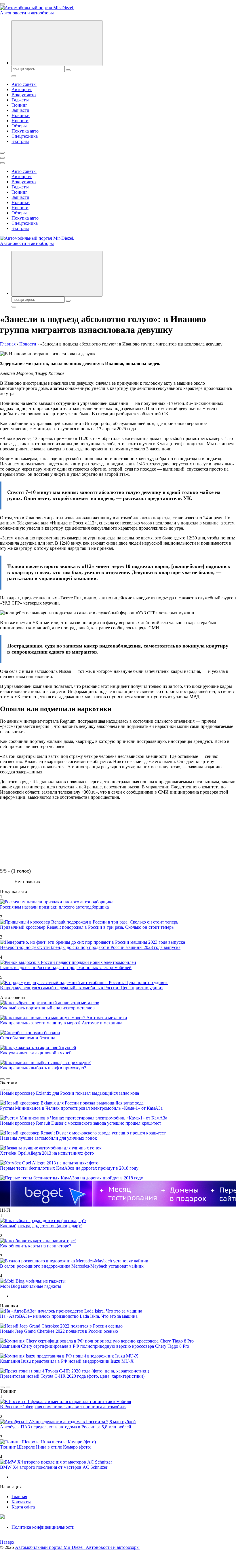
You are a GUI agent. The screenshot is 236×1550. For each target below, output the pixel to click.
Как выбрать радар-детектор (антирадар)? (41, 1225)
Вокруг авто (24, 94)
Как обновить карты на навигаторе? (35, 1245)
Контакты (21, 1501)
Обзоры (19, 125)
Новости (20, 120)
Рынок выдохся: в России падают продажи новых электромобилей (66, 967)
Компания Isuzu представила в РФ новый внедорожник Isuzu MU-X (67, 1361)
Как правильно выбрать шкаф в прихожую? (43, 1067)
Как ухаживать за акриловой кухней (36, 1052)
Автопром (22, 89)
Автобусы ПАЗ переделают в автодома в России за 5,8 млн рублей (65, 1426)
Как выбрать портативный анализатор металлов (47, 1007)
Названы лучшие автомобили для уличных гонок (48, 1138)
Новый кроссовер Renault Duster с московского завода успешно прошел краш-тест (80, 1123)
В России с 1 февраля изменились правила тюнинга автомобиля (63, 1406)
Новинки (21, 115)
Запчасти (20, 110)
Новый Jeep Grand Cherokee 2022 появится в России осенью (59, 1331)
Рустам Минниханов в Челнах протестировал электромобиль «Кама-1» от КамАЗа (81, 1108)
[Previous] (2, 1079)
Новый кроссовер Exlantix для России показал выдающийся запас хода (69, 1093)
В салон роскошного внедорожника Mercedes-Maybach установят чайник (72, 1266)
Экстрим (20, 141)
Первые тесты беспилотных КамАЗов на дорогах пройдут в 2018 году (69, 1168)
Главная (19, 1496)
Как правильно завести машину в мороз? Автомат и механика (61, 1022)
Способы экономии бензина (27, 1037)
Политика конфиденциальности (43, 1527)
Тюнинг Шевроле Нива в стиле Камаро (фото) (45, 1447)
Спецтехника (25, 136)
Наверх (7, 1542)
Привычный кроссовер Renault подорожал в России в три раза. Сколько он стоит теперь (87, 927)
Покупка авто (25, 131)
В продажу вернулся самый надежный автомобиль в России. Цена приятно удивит (81, 987)
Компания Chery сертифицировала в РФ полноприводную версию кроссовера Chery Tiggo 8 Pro (94, 1346)
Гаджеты (20, 99)
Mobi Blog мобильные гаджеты (30, 1286)
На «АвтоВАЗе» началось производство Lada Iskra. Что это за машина (69, 1316)
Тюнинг (19, 105)
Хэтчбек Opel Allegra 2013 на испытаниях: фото (47, 1153)
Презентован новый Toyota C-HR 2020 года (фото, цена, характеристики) (72, 1376)
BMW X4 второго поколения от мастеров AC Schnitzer (53, 1467)
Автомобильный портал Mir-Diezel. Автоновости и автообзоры (77, 1547)
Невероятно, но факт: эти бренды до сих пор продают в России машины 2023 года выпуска (90, 947)
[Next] (8, 1079)
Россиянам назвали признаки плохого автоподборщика (54, 907)
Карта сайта (23, 1506)
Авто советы (24, 84)
